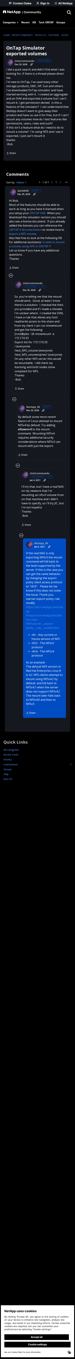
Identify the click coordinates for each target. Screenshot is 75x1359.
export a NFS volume (22, 234)
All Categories (11, 749)
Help (6, 774)
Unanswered (37, 764)
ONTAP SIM (37, 213)
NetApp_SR (33, 407)
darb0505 (23, 190)
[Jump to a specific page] (66, 182)
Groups (7, 769)
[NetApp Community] (22, 12)
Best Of (7, 779)
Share (11, 153)
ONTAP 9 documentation (25, 230)
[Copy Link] (31, 64)
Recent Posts (10, 754)
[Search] (69, 12)
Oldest (20, 182)
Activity (7, 759)
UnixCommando (24, 61)
